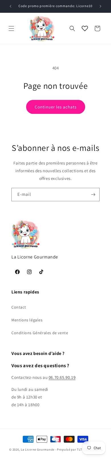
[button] (11, 28)
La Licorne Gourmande (37, 449)
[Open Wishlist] (85, 28)
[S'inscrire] (93, 194)
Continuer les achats (56, 107)
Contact (18, 307)
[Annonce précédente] (10, 6)
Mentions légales (27, 320)
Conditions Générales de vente (39, 332)
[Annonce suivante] (100, 6)
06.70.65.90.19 (62, 377)
